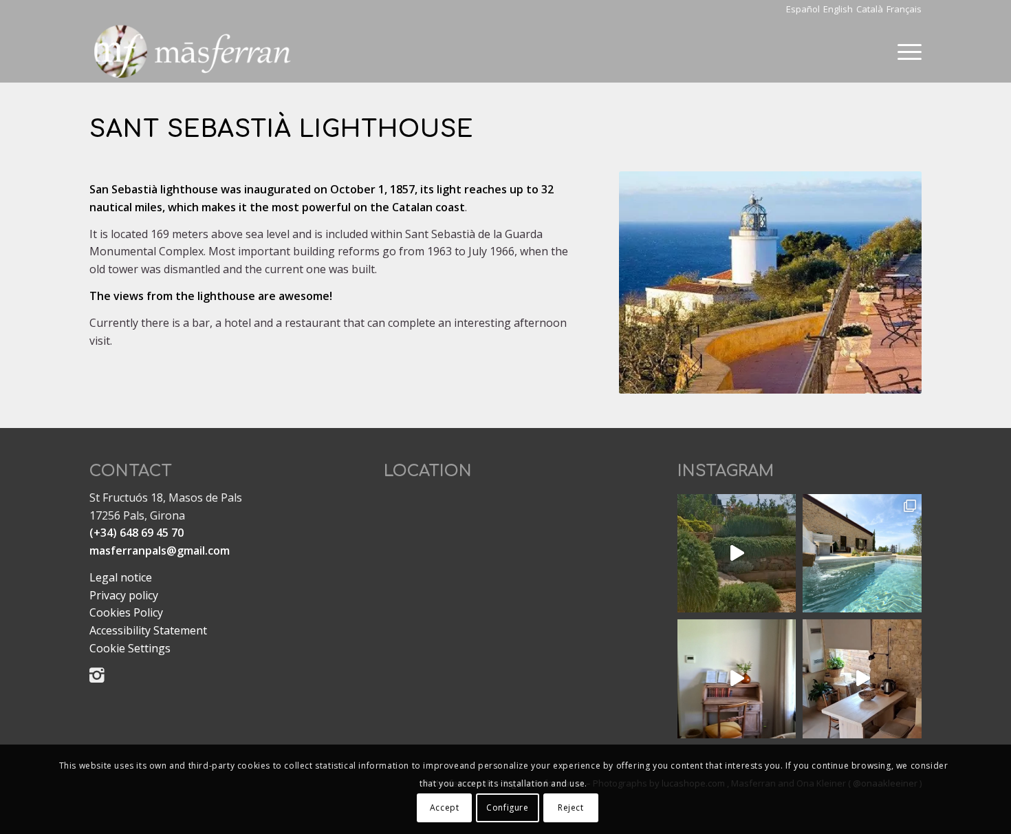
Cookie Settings (130, 648)
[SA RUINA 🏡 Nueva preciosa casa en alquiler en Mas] (862, 553)
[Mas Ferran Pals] (192, 51)
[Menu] (905, 51)
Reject (571, 807)
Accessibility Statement (148, 630)
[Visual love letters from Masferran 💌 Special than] (736, 553)
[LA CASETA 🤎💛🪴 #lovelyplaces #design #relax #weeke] (862, 678)
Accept (444, 807)
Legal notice (120, 577)
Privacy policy (123, 595)
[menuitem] (905, 51)
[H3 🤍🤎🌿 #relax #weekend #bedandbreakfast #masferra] (736, 678)
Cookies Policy (126, 612)
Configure (507, 807)
